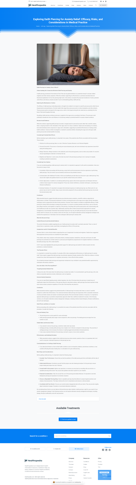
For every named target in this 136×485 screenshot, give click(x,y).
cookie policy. (78, 482)
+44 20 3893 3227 (93, 1)
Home (37, 26)
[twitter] (103, 1)
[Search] (96, 5)
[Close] (82, 482)
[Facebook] (101, 1)
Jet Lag (43, 26)
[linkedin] (106, 1)
